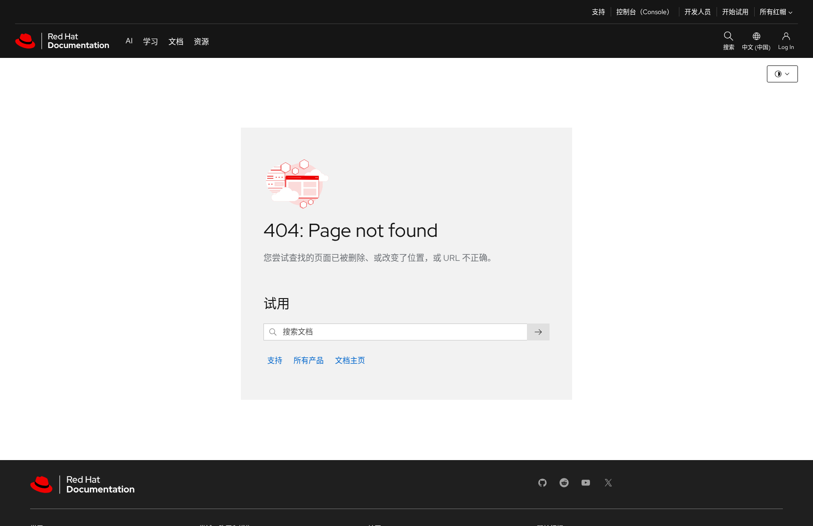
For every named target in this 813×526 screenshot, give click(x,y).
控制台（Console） (644, 12)
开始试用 (735, 12)
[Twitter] (608, 486)
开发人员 (698, 12)
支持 (598, 12)
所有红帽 (773, 12)
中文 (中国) (756, 47)
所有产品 (309, 360)
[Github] (542, 486)
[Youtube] (585, 486)
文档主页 (350, 360)
